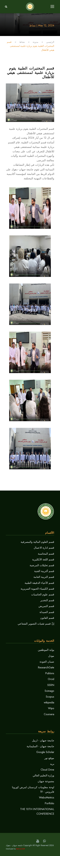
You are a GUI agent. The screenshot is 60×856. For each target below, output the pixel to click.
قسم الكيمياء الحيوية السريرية (37, 589)
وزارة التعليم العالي (43, 775)
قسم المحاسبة (46, 554)
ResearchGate (46, 667)
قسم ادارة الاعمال (44, 548)
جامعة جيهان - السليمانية (40, 746)
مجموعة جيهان (46, 781)
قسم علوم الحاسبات (42, 594)
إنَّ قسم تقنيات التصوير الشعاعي (36, 624)
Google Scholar (45, 752)
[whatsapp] (44, 841)
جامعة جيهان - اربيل (43, 740)
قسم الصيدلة (47, 612)
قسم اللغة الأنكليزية (43, 559)
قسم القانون (47, 618)
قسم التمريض (46, 606)
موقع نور (49, 758)
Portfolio (49, 803)
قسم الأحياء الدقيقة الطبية (39, 583)
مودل (51, 656)
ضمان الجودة (47, 662)
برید (52, 764)
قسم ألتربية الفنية (44, 571)
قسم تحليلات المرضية (42, 565)
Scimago (49, 691)
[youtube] (37, 841)
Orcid (51, 679)
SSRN (50, 685)
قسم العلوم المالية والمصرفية (37, 542)
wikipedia (49, 702)
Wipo (51, 708)
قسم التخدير (47, 600)
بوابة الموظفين (46, 650)
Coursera (49, 714)
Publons (49, 673)
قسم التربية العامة (44, 577)
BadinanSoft (20, 849)
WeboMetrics (46, 797)
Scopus (50, 697)
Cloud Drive (47, 770)
